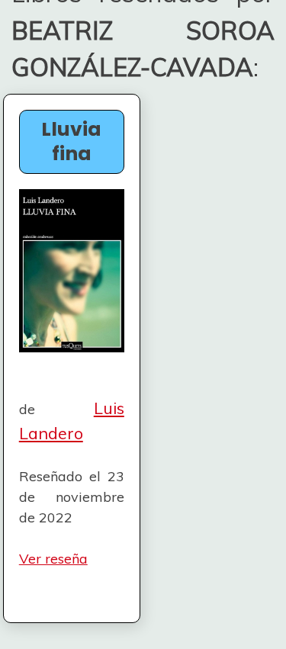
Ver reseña (53, 558)
